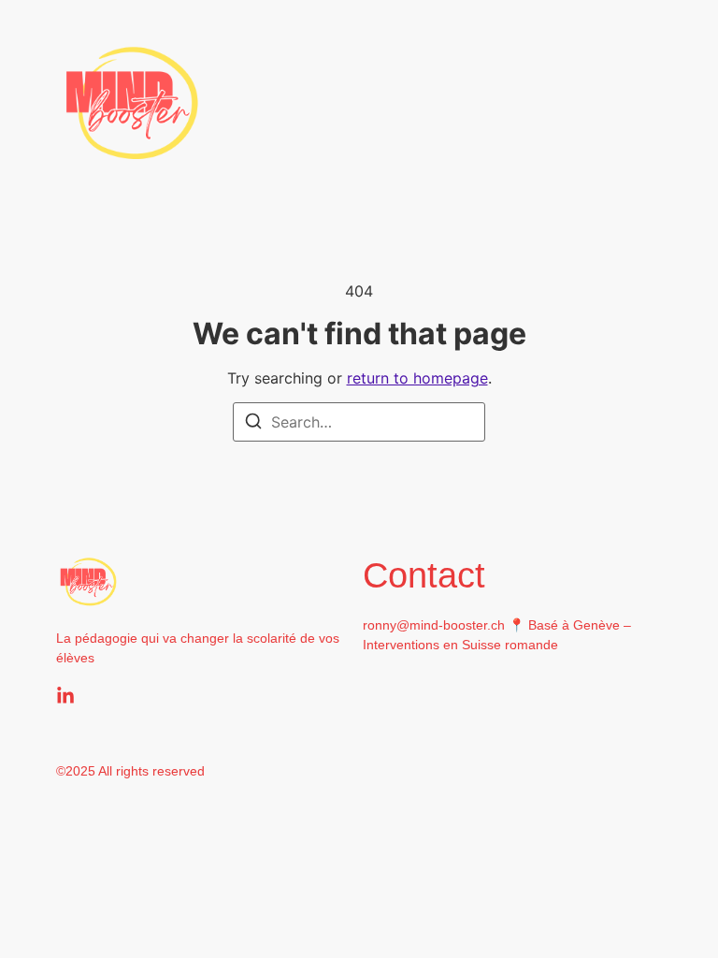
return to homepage (417, 378)
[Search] (253, 423)
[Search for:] (359, 422)
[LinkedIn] (65, 696)
